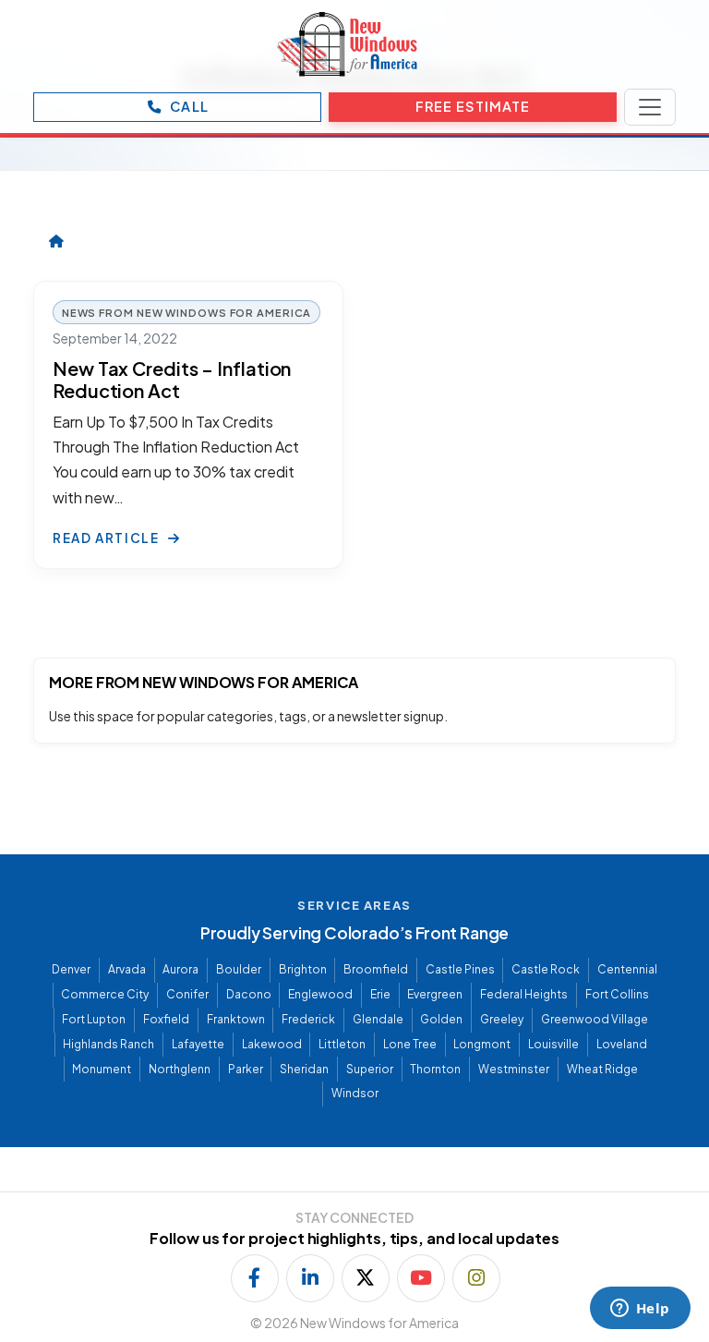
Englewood (320, 994)
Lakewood (272, 1044)
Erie (380, 994)
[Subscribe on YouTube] (421, 1278)
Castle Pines (460, 969)
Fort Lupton (94, 1019)
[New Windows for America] (347, 44)
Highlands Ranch (108, 1044)
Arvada (127, 969)
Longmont (482, 1044)
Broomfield (375, 969)
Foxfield (166, 1019)
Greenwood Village (594, 1019)
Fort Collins (617, 994)
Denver (71, 969)
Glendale (378, 1019)
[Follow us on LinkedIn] (310, 1278)
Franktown (236, 1019)
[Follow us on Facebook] (255, 1278)
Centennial (627, 969)
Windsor (355, 1093)
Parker (245, 1069)
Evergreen (435, 994)
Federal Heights (524, 994)
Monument (101, 1069)
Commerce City (105, 994)
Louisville (553, 1044)
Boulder (238, 969)
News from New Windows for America (187, 312)
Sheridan (304, 1069)
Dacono (248, 994)
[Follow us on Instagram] (476, 1278)
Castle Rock (545, 969)
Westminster (513, 1069)
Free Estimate (473, 106)
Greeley (501, 1019)
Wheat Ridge (602, 1069)
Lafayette (198, 1044)
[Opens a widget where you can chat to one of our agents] (640, 1310)
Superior (369, 1069)
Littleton (342, 1044)
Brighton (303, 969)
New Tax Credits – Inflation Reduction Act (172, 379)
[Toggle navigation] (650, 107)
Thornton (435, 1069)
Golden (441, 1019)
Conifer (187, 994)
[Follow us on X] (366, 1278)
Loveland (621, 1044)
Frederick (308, 1019)
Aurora (180, 969)
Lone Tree (410, 1044)
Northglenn (179, 1069)
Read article (107, 538)
